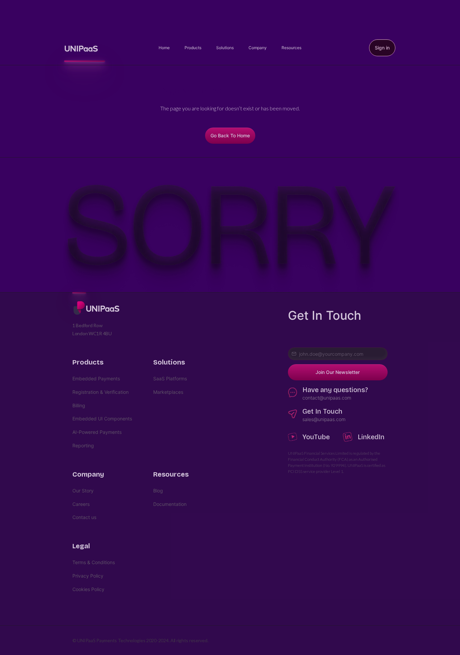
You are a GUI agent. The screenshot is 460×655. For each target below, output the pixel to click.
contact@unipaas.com (326, 398)
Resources (291, 47)
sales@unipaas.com (324, 419)
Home (164, 47)
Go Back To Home (230, 135)
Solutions (225, 47)
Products (193, 47)
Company (258, 47)
